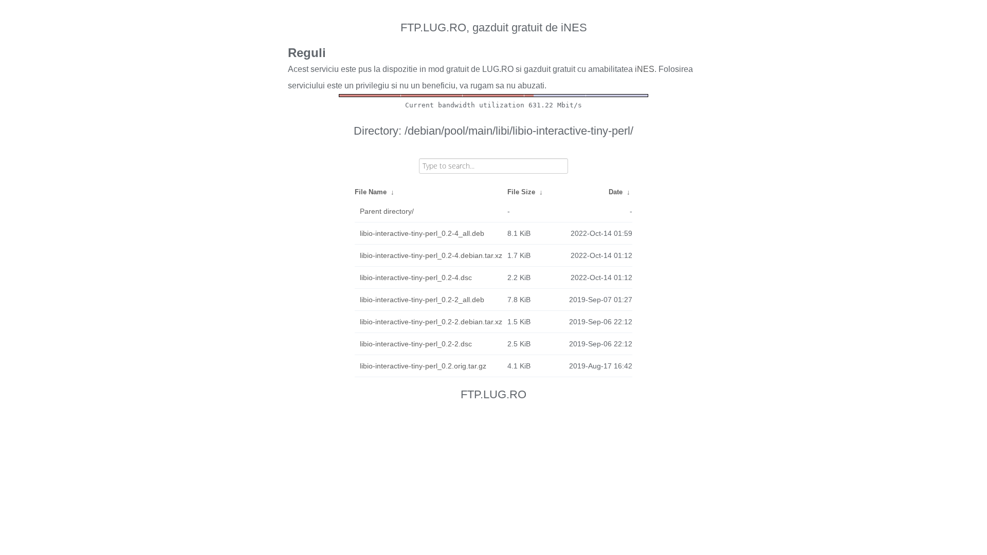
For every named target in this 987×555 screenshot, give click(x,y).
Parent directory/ (387, 211)
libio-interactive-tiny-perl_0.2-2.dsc (416, 344)
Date (616, 192)
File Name (371, 192)
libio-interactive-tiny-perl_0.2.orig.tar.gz (423, 366)
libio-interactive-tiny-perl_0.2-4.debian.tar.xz (431, 255)
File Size (521, 192)
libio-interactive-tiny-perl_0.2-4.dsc (416, 277)
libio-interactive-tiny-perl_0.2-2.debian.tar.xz (431, 322)
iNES (644, 69)
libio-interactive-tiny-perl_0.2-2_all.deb (422, 299)
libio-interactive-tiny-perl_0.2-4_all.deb (422, 233)
